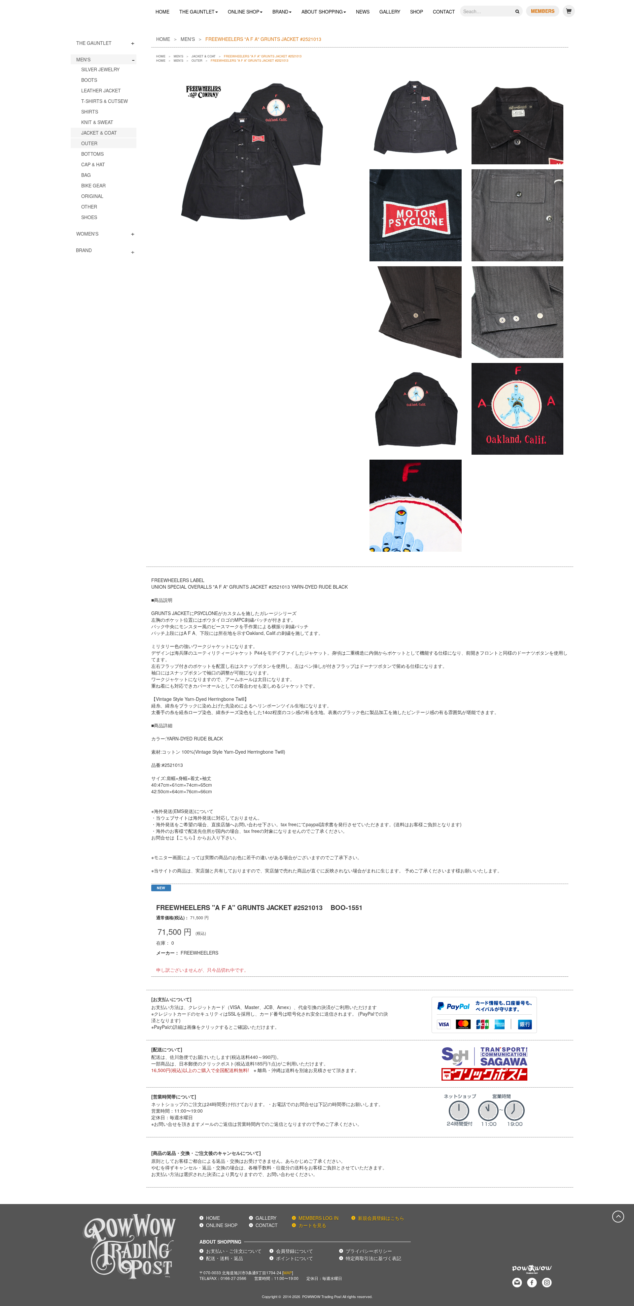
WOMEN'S (87, 233)
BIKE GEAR (93, 185)
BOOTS (89, 80)
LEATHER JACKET (101, 90)
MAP (287, 1272)
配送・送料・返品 (224, 1258)
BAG (86, 175)
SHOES (89, 217)
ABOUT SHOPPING (322, 11)
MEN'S (83, 59)
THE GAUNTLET (197, 11)
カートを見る (312, 1225)
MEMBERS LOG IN (318, 1218)
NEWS (363, 11)
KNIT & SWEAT (97, 122)
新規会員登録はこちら (381, 1218)
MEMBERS (542, 11)
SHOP (416, 11)
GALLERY (389, 11)
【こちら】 (185, 837)
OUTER (89, 143)
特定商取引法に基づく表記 (373, 1258)
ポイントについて (294, 1258)
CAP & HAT (93, 164)
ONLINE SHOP (243, 11)
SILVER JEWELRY (100, 69)
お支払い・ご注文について (234, 1251)
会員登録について (294, 1251)
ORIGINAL (92, 196)
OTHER (89, 206)
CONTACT (444, 11)
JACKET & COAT (99, 132)
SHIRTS (89, 111)
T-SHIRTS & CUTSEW (104, 101)
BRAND (280, 11)
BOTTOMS (92, 153)
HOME (162, 11)
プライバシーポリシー (369, 1251)
